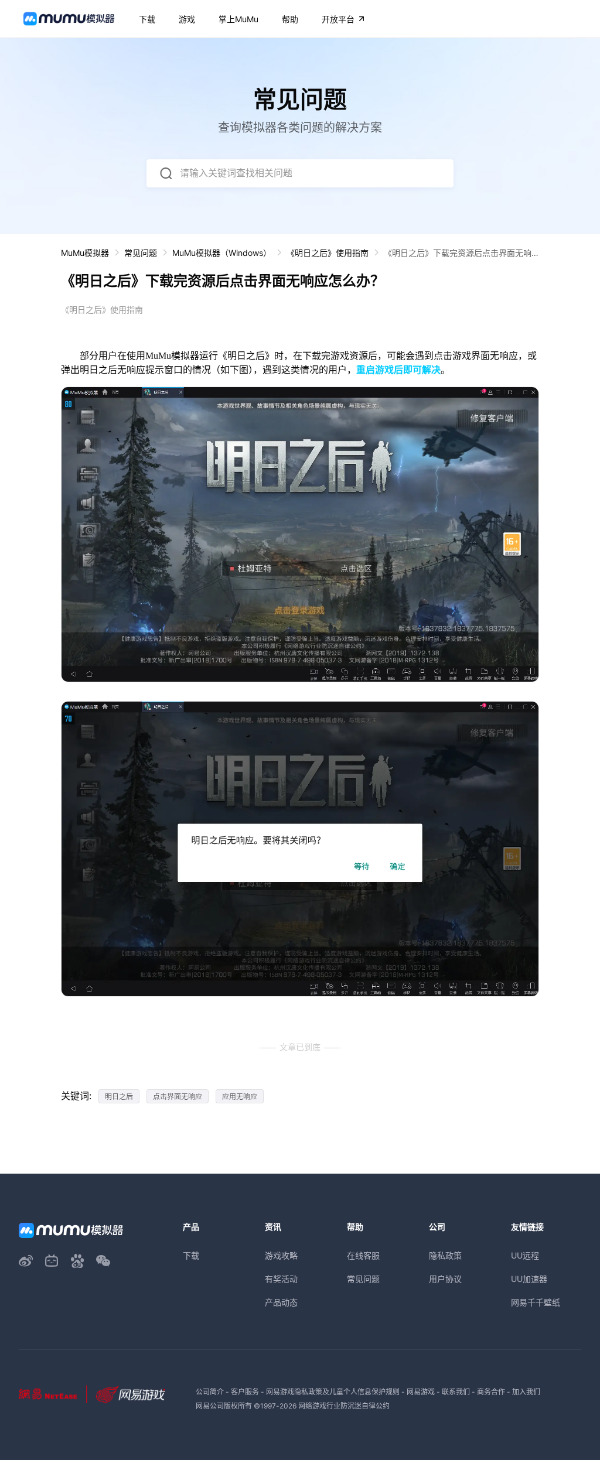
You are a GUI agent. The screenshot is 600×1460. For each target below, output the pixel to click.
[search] (166, 173)
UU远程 (525, 1255)
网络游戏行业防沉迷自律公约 (344, 1405)
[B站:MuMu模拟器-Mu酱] (52, 1261)
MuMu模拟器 (85, 253)
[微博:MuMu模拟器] (26, 1261)
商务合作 (491, 1391)
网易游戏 (421, 1391)
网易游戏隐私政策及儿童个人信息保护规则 (333, 1391)
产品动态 (281, 1302)
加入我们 (526, 1391)
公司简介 (210, 1391)
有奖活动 (281, 1279)
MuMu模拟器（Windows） (221, 253)
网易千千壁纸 (535, 1302)
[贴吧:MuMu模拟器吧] (77, 1261)
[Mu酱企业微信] (103, 1261)
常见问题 (140, 253)
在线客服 (363, 1255)
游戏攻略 (281, 1255)
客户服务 (245, 1391)
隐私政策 (445, 1255)
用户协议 (445, 1279)
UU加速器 (529, 1279)
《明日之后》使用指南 (328, 253)
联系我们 (456, 1391)
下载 (191, 1255)
